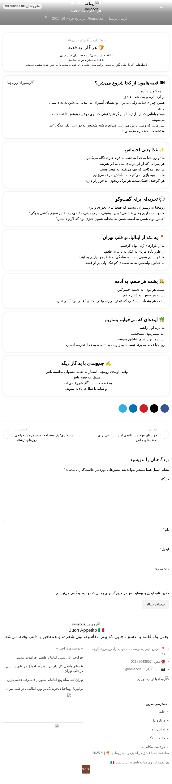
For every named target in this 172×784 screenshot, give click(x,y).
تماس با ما (35, 6)
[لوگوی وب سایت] (86, 6)
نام (166, 529)
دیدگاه (163, 479)
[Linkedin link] (133, 408)
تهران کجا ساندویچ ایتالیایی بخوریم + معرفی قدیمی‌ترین (45, 680)
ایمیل (164, 549)
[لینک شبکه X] (154, 408)
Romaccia (95, 18)
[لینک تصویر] (86, 624)
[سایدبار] (167, 779)
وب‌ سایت (162, 568)
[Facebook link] (164, 408)
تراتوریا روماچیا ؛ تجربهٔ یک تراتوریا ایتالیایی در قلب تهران (44, 688)
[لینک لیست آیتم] (129, 659)
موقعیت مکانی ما (153, 747)
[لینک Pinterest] (143, 408)
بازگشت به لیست (86, 434)
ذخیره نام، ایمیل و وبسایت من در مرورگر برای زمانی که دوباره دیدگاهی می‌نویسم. (112, 593)
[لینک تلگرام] (123, 408)
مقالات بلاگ (157, 738)
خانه (162, 711)
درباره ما (159, 720)
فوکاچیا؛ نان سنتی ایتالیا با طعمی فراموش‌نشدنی (49, 657)
